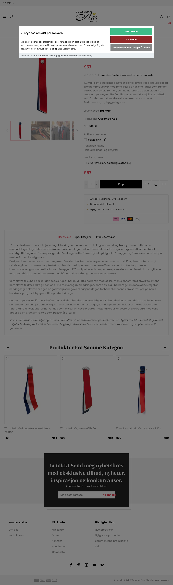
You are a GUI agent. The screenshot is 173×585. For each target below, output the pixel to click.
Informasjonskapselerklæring (76, 55)
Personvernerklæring (45, 55)
